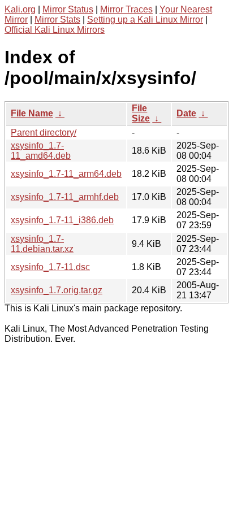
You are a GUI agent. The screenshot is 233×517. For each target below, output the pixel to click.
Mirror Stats (57, 19)
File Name (32, 113)
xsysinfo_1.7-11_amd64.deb (41, 150)
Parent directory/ (43, 132)
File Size (141, 113)
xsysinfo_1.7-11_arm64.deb (66, 174)
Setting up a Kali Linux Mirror (145, 19)
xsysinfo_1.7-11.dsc (50, 267)
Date (186, 113)
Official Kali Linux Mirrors (55, 29)
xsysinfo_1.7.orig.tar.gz (56, 290)
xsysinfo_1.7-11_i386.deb (62, 220)
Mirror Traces (126, 9)
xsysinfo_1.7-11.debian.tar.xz (42, 244)
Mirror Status (67, 9)
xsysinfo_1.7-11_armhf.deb (65, 197)
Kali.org (20, 9)
